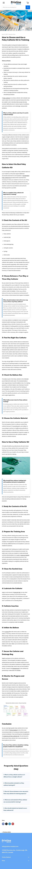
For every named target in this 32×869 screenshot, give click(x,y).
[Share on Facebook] (3, 824)
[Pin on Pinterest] (13, 824)
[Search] (28, 7)
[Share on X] (6, 824)
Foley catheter (6, 98)
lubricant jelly (17, 592)
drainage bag (15, 668)
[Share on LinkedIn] (9, 824)
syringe (7, 631)
